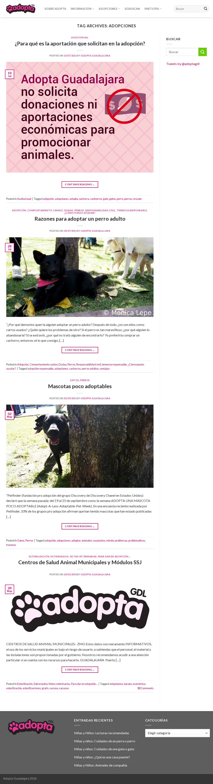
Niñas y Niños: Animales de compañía (100, 765)
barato (128, 683)
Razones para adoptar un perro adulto (80, 218)
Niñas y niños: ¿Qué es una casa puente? (102, 757)
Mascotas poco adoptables (80, 386)
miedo (110, 540)
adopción (48, 198)
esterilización (14, 688)
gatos (112, 198)
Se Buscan (132, 8)
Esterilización (39, 556)
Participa (152, 8)
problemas (121, 540)
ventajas (105, 368)
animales (87, 540)
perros (128, 198)
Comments (145, 688)
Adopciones (108, 8)
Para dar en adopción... (114, 556)
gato (105, 198)
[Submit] (205, 8)
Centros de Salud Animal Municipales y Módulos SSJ (80, 562)
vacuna (54, 688)
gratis (45, 688)
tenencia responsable (132, 210)
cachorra (84, 198)
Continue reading (80, 184)
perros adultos (90, 368)
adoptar (75, 540)
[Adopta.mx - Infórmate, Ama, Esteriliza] (20, 8)
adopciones (61, 198)
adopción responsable (40, 368)
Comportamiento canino (45, 210)
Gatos (74, 380)
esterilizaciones (32, 688)
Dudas (68, 210)
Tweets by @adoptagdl (182, 64)
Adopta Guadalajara (95, 55)
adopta (73, 198)
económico (139, 683)
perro (120, 198)
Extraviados (59, 556)
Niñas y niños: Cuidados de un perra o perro (104, 741)
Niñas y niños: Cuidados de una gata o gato (104, 749)
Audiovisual (79, 37)
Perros (79, 210)
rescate (137, 198)
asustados (99, 540)
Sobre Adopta (55, 8)
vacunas (64, 688)
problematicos (136, 540)
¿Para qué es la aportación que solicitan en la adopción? (80, 43)
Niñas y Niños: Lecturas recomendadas (101, 733)
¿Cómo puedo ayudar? (80, 212)
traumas (11, 544)
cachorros (96, 198)
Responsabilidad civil (100, 210)
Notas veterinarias (83, 556)
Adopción (19, 210)
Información (81, 8)
